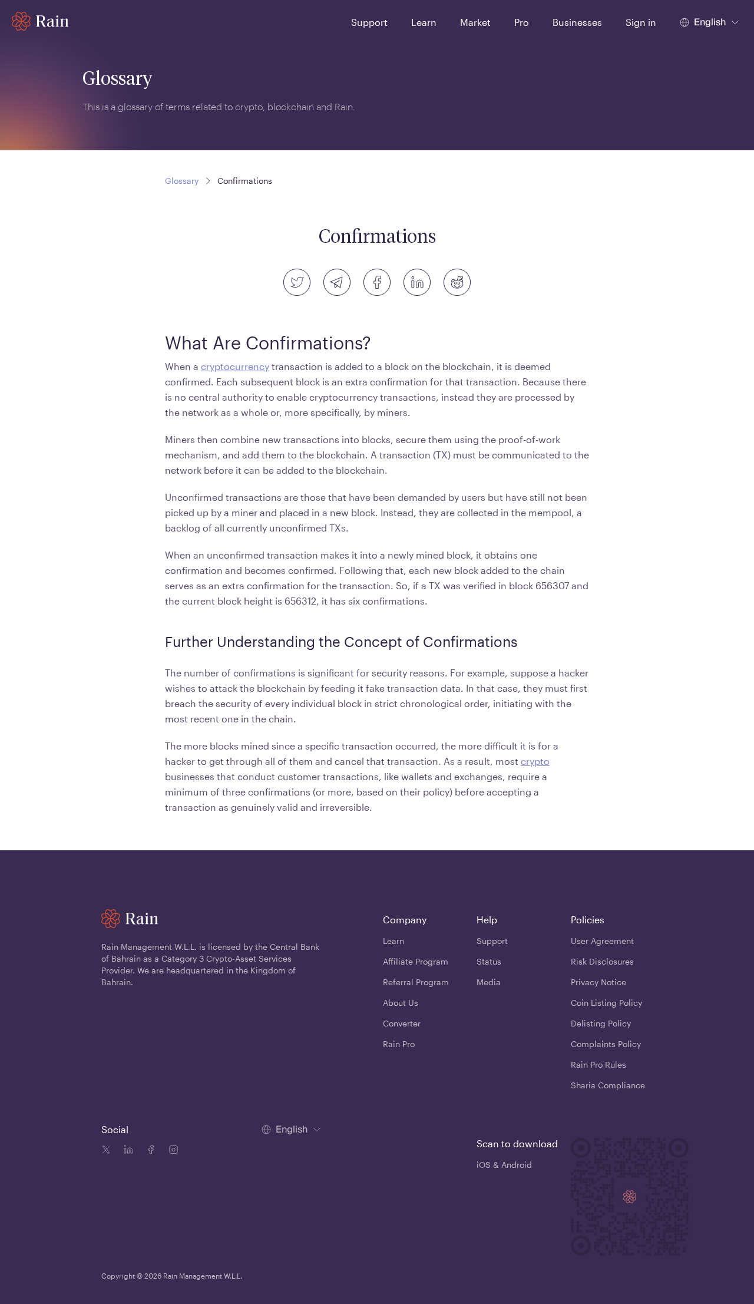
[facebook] (377, 282)
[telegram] (337, 282)
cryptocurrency (235, 366)
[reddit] (457, 282)
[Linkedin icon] (126, 1151)
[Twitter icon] (106, 1151)
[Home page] (40, 21)
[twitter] (297, 282)
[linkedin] (417, 282)
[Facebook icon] (148, 1151)
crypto (535, 761)
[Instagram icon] (171, 1151)
